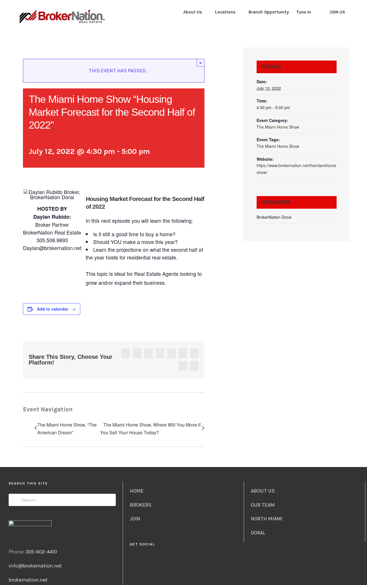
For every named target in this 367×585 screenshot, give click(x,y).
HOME (137, 491)
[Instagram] (172, 559)
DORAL (258, 533)
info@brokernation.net (35, 566)
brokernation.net (28, 580)
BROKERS (140, 505)
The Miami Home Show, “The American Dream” (67, 428)
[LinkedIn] (179, 559)
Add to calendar (52, 309)
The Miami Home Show (278, 127)
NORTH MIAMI (266, 519)
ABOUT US (263, 491)
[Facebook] (164, 559)
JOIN (135, 519)
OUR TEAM (263, 505)
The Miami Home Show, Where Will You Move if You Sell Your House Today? (150, 428)
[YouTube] (187, 559)
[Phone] (202, 559)
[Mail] (194, 559)
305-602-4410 (41, 552)
